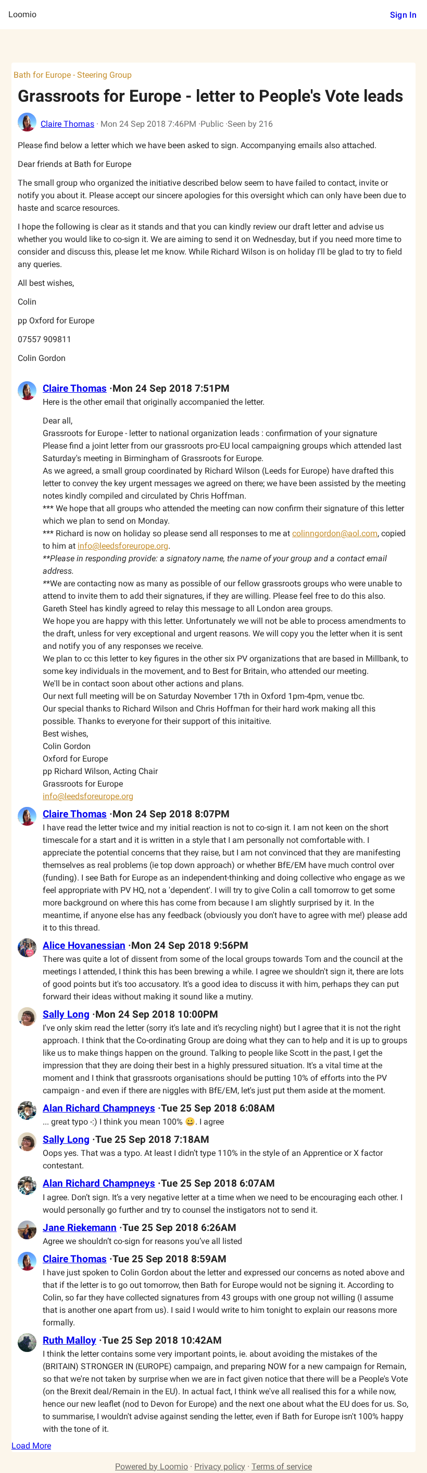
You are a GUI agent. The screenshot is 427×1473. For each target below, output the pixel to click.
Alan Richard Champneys (99, 1108)
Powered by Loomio (151, 1466)
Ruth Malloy (69, 1340)
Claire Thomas (67, 124)
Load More (31, 1446)
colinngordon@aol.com (335, 533)
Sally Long (66, 1014)
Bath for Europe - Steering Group (73, 75)
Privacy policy (219, 1466)
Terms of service (282, 1466)
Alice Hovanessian (84, 945)
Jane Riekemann (80, 1228)
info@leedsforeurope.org (123, 546)
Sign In (403, 15)
